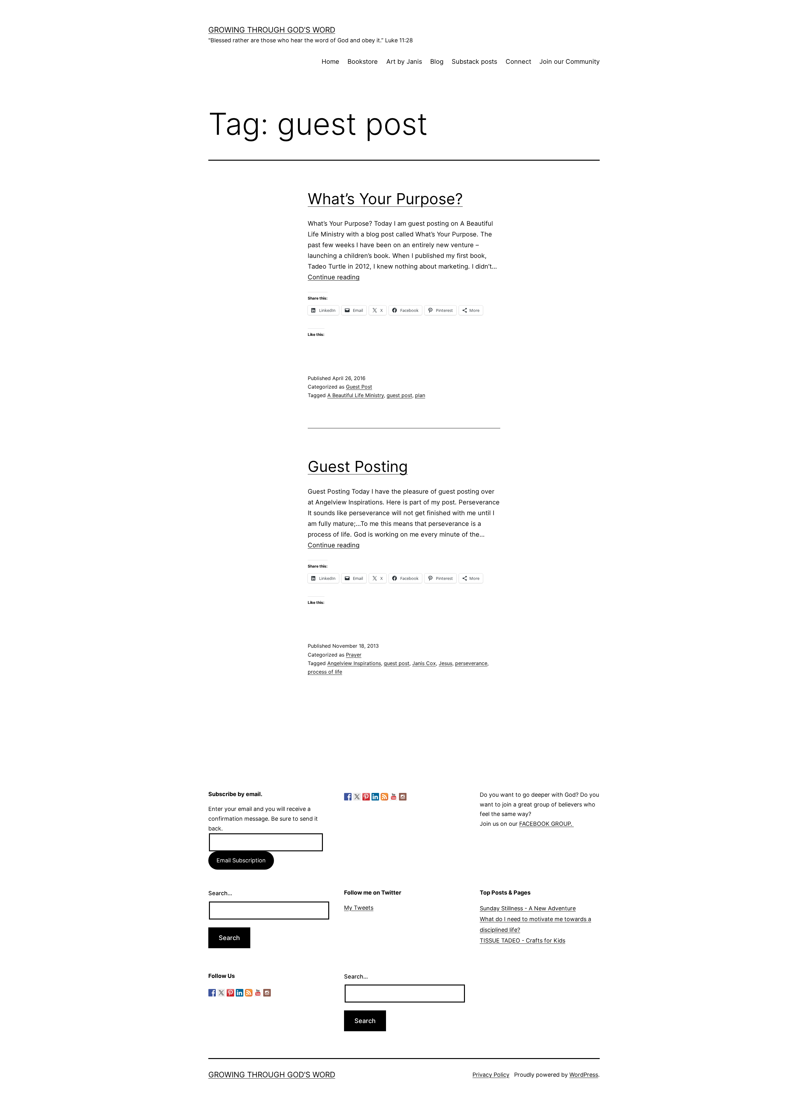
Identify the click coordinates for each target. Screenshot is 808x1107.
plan (420, 395)
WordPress (583, 1074)
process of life (325, 672)
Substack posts (474, 61)
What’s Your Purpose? (385, 198)
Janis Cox (424, 663)
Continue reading (333, 277)
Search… (220, 893)
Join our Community (569, 61)
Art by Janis (404, 61)
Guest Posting (358, 466)
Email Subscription (241, 860)
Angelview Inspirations (354, 663)
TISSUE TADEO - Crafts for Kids (522, 940)
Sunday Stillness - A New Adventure (528, 908)
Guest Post (359, 387)
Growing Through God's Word (271, 29)
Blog (436, 61)
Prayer (353, 655)
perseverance (471, 663)
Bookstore (363, 61)
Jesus (445, 663)
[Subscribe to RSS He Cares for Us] (384, 796)
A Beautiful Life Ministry (355, 395)
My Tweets (358, 907)
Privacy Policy (490, 1074)
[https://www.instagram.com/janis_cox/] (403, 796)
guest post (399, 395)
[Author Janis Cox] (348, 796)
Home (330, 61)
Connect (518, 61)
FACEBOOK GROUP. (546, 823)
